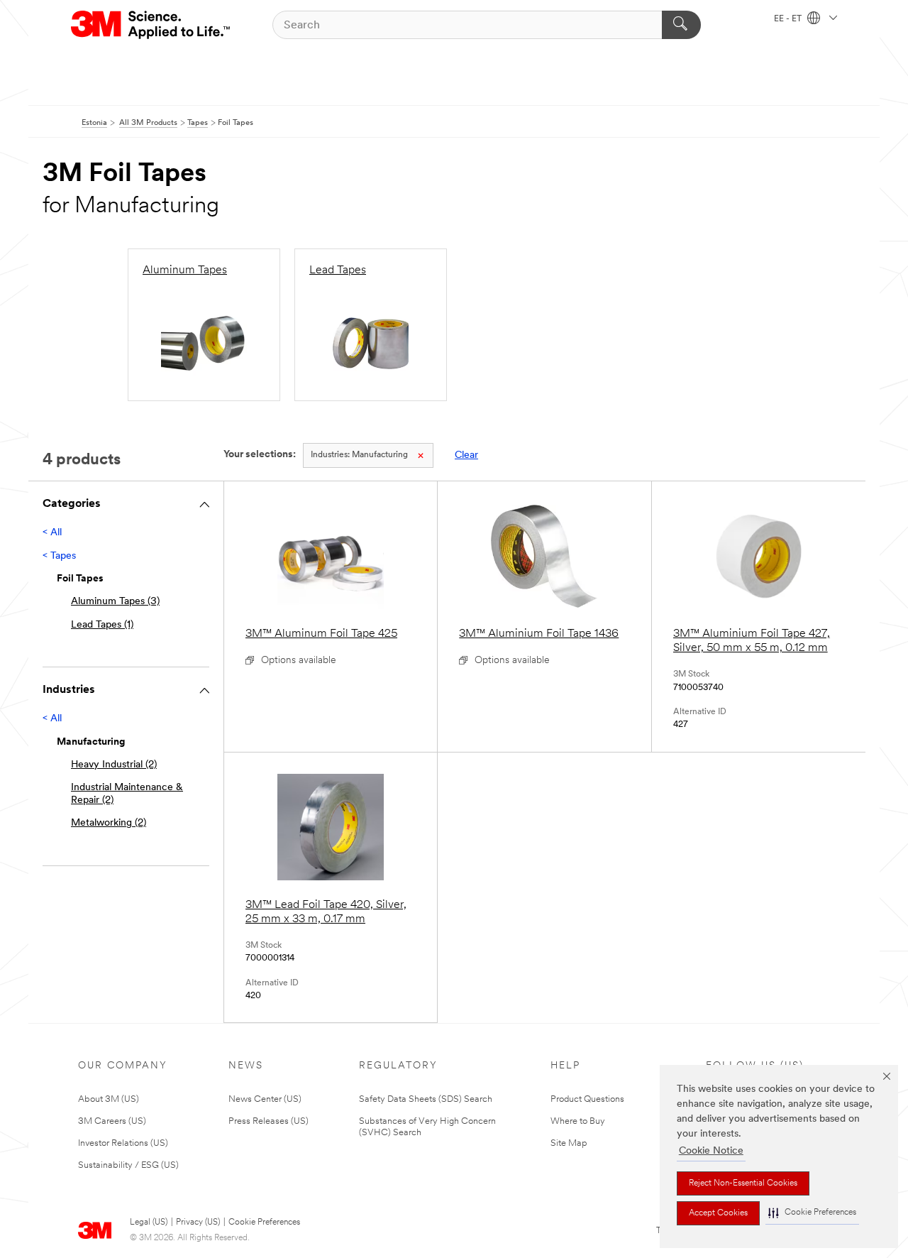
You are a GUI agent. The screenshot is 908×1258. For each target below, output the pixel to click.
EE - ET (789, 19)
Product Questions (587, 1099)
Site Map (568, 1143)
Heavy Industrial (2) (114, 765)
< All (52, 532)
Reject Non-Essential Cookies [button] (743, 1183)
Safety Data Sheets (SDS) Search (425, 1099)
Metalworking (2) (108, 823)
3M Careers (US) (112, 1121)
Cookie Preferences (264, 1222)
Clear (466, 455)
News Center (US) (264, 1099)
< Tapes (59, 556)
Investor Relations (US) (123, 1143)
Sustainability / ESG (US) (128, 1165)
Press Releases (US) (268, 1121)
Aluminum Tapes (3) (115, 601)
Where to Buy (577, 1121)
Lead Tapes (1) (102, 625)
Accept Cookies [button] (718, 1213)
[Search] (681, 25)
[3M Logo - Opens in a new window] (151, 25)
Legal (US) (148, 1222)
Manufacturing (359, 455)
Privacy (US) (198, 1222)
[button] (812, 1213)
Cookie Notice (711, 1151)
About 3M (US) (108, 1099)
